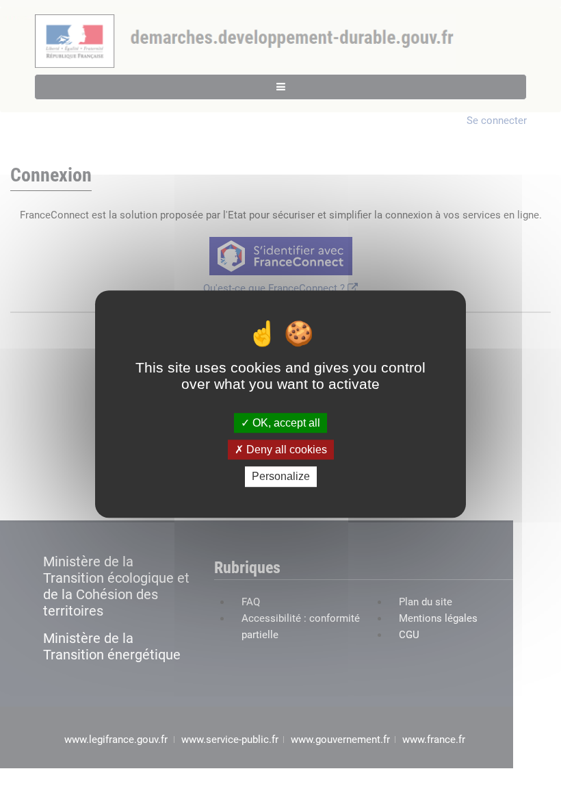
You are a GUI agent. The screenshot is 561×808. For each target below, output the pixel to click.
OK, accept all (285, 423)
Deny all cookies (285, 449)
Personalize (281, 477)
